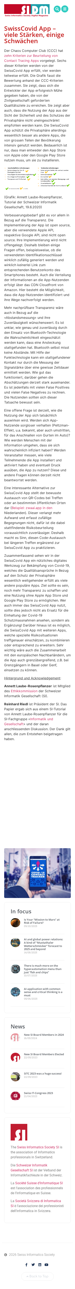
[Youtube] (46, 1264)
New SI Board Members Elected (44, 1054)
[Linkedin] (39, 1264)
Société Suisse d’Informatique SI (39, 1183)
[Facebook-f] (26, 1264)
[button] (57, 9)
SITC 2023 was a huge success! (43, 1073)
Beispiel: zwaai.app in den (32, 508)
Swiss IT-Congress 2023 (38, 1093)
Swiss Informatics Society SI (38, 1147)
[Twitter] (33, 1264)
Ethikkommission (24, 691)
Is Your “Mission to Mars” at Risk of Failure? (42, 921)
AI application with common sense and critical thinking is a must (43, 992)
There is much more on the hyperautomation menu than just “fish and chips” (42, 969)
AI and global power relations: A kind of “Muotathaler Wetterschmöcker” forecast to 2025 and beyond (43, 944)
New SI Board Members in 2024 (44, 1035)
